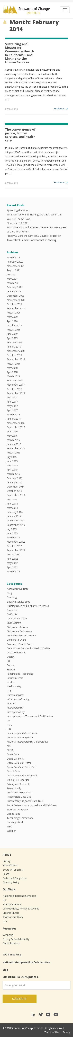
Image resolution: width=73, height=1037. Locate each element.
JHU (9, 728)
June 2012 (12, 558)
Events (10, 665)
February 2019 (15, 342)
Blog (9, 593)
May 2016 (12, 435)
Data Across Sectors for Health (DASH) (28, 648)
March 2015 (13, 473)
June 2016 (12, 431)
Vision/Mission (10, 865)
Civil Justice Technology (19, 631)
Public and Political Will (19, 792)
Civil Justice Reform (17, 627)
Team (6, 873)
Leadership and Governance (22, 733)
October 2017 (14, 389)
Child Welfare (14, 622)
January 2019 (14, 346)
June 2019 (12, 333)
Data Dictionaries (16, 652)
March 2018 (13, 376)
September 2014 (16, 495)
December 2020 (15, 295)
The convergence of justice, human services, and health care (20, 134)
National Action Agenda (20, 737)
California (12, 614)
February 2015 (15, 478)
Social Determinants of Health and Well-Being (32, 805)
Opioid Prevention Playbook (22, 775)
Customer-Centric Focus (20, 644)
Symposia (8, 934)
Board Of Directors (13, 869)
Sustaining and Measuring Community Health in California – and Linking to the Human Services (19, 53)
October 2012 (14, 546)
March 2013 (13, 537)
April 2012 (12, 567)
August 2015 (14, 452)
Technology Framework (20, 818)
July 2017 (12, 397)
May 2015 (12, 465)
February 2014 (15, 512)
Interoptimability (16, 712)
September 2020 (16, 308)
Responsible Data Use (19, 796)
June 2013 (12, 533)
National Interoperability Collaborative (27, 741)
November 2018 (16, 350)
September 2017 (16, 393)
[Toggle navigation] (65, 9)
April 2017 (12, 410)
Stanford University (17, 809)
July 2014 (12, 499)
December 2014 (15, 486)
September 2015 (16, 448)
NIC (9, 745)
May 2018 (12, 367)
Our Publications (12, 943)
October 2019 (14, 325)
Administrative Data (18, 588)
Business (12, 610)
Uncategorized (15, 822)
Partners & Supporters (15, 878)
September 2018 (16, 359)
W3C (9, 826)
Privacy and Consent (18, 784)
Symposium (13, 813)
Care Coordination (17, 618)
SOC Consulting (12, 954)
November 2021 (16, 266)
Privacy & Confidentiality (16, 939)
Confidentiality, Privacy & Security (21, 908)
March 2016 (13, 440)
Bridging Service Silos (18, 601)
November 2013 (16, 520)
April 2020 (12, 321)
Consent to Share (16, 639)
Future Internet (15, 678)
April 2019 (12, 338)
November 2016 (16, 423)
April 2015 (12, 469)
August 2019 (14, 329)
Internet (11, 703)
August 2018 (14, 363)
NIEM (10, 750)
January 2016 (14, 444)
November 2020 (16, 300)
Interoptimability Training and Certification (30, 716)
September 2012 (16, 550)
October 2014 (14, 490)
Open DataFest (15, 758)
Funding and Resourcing (20, 673)
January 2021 (14, 291)
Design (10, 656)
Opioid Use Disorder (18, 779)
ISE (8, 720)
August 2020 (14, 312)
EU (8, 661)
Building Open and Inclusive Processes (28, 605)
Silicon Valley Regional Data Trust (25, 801)
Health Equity (14, 686)
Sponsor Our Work (13, 917)
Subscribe (19, 999)
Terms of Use (51, 1032)
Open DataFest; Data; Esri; (21, 767)
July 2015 (12, 457)
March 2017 (13, 414)
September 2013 (16, 524)
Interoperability (15, 707)
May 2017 (12, 405)
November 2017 (16, 384)
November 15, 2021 (18, 223)
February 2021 (15, 287)
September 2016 (16, 427)
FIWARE (11, 669)
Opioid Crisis (13, 771)
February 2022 (15, 261)
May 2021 (12, 278)
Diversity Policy (11, 882)
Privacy (66, 1032)
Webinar (11, 830)
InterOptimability (12, 904)
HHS (9, 690)
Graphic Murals (11, 912)
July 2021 (12, 274)
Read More (59, 108)
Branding (12, 597)
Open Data (13, 754)
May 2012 (12, 562)
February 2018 (15, 380)
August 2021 (14, 270)
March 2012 (13, 571)
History (6, 861)
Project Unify (14, 788)
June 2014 (12, 503)
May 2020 (12, 316)
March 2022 (13, 257)
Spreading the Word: (18, 210)
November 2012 (16, 541)
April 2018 (12, 372)
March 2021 (13, 283)
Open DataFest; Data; (19, 762)
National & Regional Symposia (19, 895)
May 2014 (12, 507)
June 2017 (12, 401)
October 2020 (14, 304)
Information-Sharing (18, 699)
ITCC (9, 724)
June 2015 (12, 461)
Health (10, 682)
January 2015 (14, 482)
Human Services (15, 695)
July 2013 (12, 529)
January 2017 (14, 418)
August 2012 (14, 554)
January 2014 (14, 516)
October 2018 (14, 355)
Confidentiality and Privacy (21, 635)
